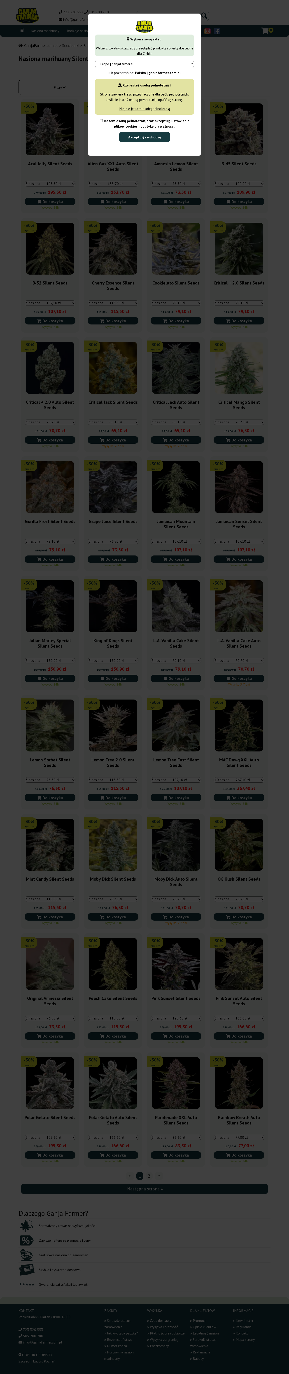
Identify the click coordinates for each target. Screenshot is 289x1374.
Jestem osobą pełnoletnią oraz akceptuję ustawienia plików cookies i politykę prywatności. (146, 123)
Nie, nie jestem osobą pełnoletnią (144, 108)
